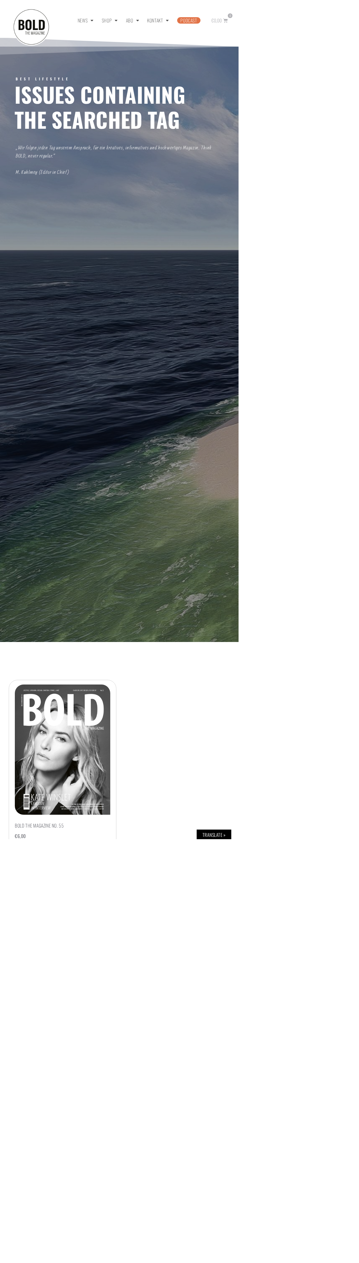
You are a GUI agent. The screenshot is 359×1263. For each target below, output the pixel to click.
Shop (107, 20)
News (83, 20)
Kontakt (155, 20)
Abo (129, 20)
